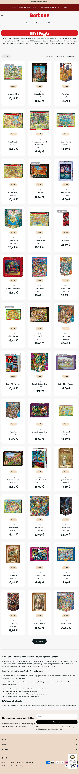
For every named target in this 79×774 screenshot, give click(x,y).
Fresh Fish (13, 432)
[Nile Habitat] (66, 410)
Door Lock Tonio (39, 336)
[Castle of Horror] (66, 506)
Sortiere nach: (61, 56)
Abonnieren (57, 722)
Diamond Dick (39, 192)
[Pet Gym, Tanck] (66, 602)
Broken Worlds (66, 192)
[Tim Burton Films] (39, 554)
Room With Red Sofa (39, 479)
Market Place (66, 336)
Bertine (3, 765)
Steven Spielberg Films (39, 432)
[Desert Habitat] (13, 120)
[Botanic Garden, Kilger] (39, 362)
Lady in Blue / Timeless (66, 384)
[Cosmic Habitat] (13, 506)
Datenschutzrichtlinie (47, 729)
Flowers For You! (39, 623)
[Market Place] (66, 314)
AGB (12, 762)
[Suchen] (72, 15)
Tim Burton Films (39, 575)
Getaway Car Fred (13, 479)
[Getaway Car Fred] (13, 458)
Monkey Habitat (13, 192)
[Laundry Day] (13, 554)
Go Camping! (39, 527)
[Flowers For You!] (39, 602)
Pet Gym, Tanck (66, 623)
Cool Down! (66, 575)
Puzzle (13, 86)
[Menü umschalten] (2, 15)
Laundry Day (13, 575)
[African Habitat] (13, 314)
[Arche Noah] (66, 72)
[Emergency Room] (66, 267)
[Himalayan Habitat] (13, 72)
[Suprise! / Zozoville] (66, 458)
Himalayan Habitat (13, 94)
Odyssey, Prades (13, 240)
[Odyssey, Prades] (13, 219)
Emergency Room (66, 288)
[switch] (73, 766)
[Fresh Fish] (13, 410)
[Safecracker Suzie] (39, 72)
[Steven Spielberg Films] (39, 410)
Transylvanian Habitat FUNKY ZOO (39, 143)
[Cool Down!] (66, 554)
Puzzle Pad (65, 240)
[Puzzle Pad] (66, 219)
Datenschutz (30, 762)
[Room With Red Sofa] (39, 458)
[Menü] (76, 755)
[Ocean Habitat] (66, 120)
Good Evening (39, 288)
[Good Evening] (39, 267)
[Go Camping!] (39, 506)
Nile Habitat (66, 432)
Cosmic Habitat (13, 527)
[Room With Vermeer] (13, 362)
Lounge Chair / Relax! (13, 288)
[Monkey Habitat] (13, 171)
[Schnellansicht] (20, 67)
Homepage (29, 23)
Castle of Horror (66, 527)
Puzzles (52, 666)
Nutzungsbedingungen (68, 727)
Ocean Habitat (66, 142)
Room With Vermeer (13, 384)
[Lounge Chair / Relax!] (13, 267)
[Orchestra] (13, 602)
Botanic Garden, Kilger (39, 384)
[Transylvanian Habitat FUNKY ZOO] (39, 120)
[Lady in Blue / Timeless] (66, 362)
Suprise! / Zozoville (66, 479)
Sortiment (39, 23)
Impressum (20, 762)
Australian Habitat (39, 240)
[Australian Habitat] (39, 219)
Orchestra (13, 623)
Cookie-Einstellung (17, 766)
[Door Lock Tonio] (39, 314)
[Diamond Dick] (39, 171)
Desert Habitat (13, 142)
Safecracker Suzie (39, 94)
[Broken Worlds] (66, 171)
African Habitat (13, 336)
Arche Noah (66, 94)
